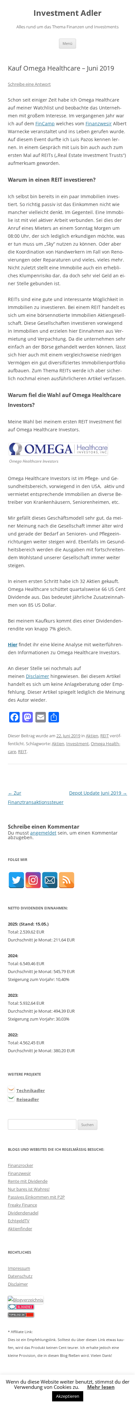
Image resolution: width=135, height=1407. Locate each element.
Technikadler (30, 1090)
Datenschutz (20, 1276)
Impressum (19, 1268)
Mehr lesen (101, 1387)
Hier (12, 644)
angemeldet (43, 833)
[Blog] (25, 1300)
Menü (67, 43)
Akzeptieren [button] (67, 1396)
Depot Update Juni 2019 (98, 793)
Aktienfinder (20, 1229)
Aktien (92, 736)
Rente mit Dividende (28, 1181)
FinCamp (45, 123)
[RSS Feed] (66, 880)
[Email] (50, 880)
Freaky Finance (22, 1205)
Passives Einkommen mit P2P (36, 1197)
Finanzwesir (99, 123)
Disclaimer (37, 676)
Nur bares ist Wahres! (28, 1189)
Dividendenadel (23, 1213)
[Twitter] (16, 880)
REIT (104, 736)
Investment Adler (67, 13)
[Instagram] (33, 880)
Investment (77, 744)
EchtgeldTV (18, 1221)
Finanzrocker (20, 1165)
